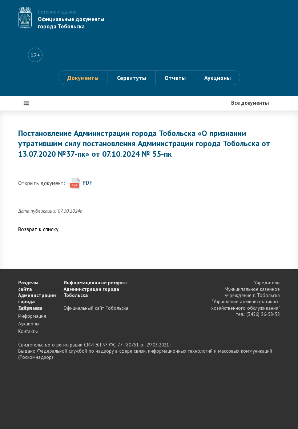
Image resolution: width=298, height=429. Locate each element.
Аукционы (217, 77)
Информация (40, 228)
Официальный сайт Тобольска (96, 308)
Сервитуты (131, 77)
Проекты (35, 163)
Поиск (32, 250)
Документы (82, 77)
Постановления (43, 141)
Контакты (28, 331)
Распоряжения (42, 184)
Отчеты (175, 77)
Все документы (43, 119)
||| (26, 102)
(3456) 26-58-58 (263, 314)
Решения (35, 206)
